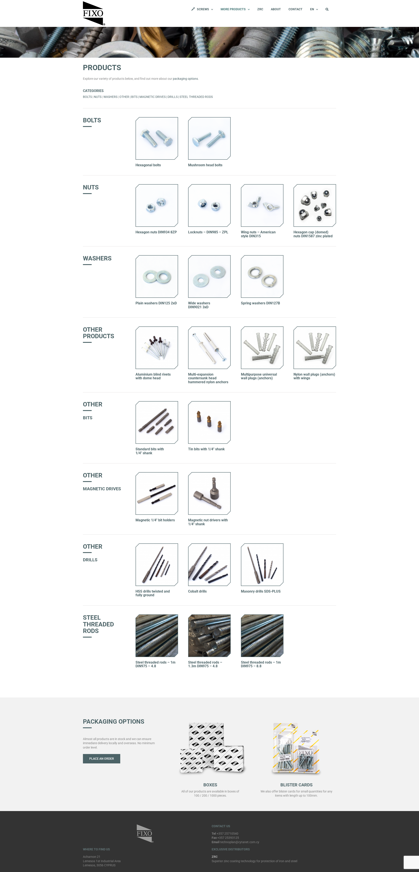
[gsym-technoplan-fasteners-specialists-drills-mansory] (262, 545)
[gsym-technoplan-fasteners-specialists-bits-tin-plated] (209, 402)
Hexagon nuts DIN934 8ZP (156, 232)
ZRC (215, 856)
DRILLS (173, 97)
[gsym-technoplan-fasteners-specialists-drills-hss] (157, 545)
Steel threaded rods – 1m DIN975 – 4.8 (155, 664)
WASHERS (110, 97)
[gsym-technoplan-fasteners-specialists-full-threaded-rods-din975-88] (209, 616)
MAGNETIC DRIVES (152, 97)
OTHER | (125, 97)
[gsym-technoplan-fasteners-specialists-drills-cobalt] (209, 545)
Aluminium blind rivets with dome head (153, 376)
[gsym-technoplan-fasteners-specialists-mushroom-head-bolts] (209, 118)
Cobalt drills (197, 591)
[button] (327, 9)
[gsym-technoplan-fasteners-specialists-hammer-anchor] (209, 328)
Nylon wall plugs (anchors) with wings (314, 376)
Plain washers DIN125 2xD (156, 303)
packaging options (185, 78)
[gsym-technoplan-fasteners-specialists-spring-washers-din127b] (262, 256)
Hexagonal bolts (148, 165)
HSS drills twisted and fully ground (153, 593)
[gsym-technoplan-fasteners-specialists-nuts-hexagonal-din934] (157, 185)
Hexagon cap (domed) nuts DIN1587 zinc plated (313, 234)
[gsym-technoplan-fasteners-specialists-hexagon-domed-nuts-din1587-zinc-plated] (315, 185)
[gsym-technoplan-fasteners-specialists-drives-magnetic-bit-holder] (157, 473)
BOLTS (87, 97)
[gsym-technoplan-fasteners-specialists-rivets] (157, 328)
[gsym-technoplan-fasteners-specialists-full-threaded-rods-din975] (157, 616)
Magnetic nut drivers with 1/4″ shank (208, 522)
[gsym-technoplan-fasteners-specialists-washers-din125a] (157, 256)
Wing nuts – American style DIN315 (258, 234)
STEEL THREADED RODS (196, 97)
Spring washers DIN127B (260, 303)
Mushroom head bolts (205, 165)
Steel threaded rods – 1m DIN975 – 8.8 (261, 664)
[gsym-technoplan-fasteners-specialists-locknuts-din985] (209, 185)
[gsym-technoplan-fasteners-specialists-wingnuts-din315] (262, 185)
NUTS (97, 97)
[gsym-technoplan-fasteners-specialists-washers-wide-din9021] (209, 256)
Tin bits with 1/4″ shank (206, 449)
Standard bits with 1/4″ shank (150, 451)
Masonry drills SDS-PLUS (261, 591)
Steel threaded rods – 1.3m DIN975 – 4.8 (205, 664)
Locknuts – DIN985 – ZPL (208, 232)
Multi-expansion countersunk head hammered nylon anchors (208, 378)
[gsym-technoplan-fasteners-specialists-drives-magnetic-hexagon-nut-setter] (209, 473)
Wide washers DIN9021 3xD (199, 305)
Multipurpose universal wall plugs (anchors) (259, 376)
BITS (134, 97)
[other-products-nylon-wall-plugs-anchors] (262, 328)
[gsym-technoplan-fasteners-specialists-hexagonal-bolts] (157, 118)
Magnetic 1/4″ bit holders (155, 520)
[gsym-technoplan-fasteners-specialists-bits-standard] (157, 402)
